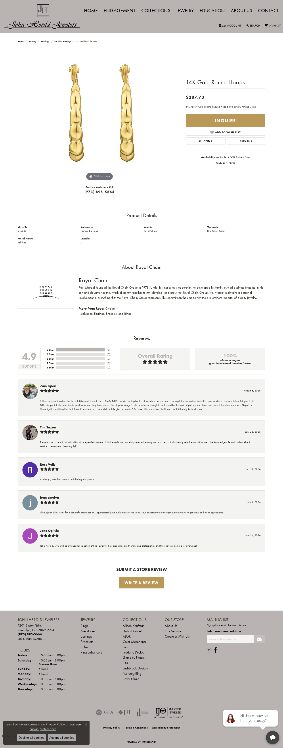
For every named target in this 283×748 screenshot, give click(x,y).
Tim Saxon (48, 427)
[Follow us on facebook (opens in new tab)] (215, 650)
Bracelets (111, 313)
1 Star (50, 367)
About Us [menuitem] (171, 625)
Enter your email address (224, 631)
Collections (155, 10)
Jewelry (185, 10)
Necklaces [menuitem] (88, 631)
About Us (241, 10)
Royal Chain (150, 231)
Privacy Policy (111, 727)
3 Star (50, 359)
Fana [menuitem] (126, 647)
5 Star (50, 350)
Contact (268, 10)
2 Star (50, 363)
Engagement (119, 10)
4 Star (50, 354)
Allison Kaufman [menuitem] (134, 625)
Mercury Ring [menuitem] (132, 673)
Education (212, 10)
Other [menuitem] (85, 647)
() (108, 350)
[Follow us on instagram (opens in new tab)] (209, 650)
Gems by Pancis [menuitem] (134, 657)
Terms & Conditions (136, 727)
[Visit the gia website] (105, 712)
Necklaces (85, 313)
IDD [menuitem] (125, 663)
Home (91, 10)
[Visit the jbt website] (125, 712)
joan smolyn (49, 497)
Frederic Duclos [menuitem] (133, 652)
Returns (246, 141)
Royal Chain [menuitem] (131, 679)
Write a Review (141, 582)
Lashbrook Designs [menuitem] (136, 668)
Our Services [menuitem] (174, 631)
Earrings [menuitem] (86, 636)
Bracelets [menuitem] (87, 641)
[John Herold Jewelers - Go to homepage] (44, 16)
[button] (230, 25)
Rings (127, 313)
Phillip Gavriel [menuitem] (132, 631)
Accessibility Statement (166, 727)
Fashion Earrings (62, 41)
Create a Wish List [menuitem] (177, 636)
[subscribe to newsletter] (259, 639)
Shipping (205, 141)
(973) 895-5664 (99, 191)
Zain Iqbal (48, 386)
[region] (99, 115)
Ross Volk (47, 464)
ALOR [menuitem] (127, 636)
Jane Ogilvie (49, 530)
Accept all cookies (61, 737)
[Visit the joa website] (143, 712)
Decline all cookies (31, 737)
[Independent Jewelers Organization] (168, 712)
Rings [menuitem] (84, 625)
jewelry (32, 41)
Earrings (45, 41)
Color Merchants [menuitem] (134, 641)
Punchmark (149, 741)
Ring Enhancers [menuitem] (91, 652)
